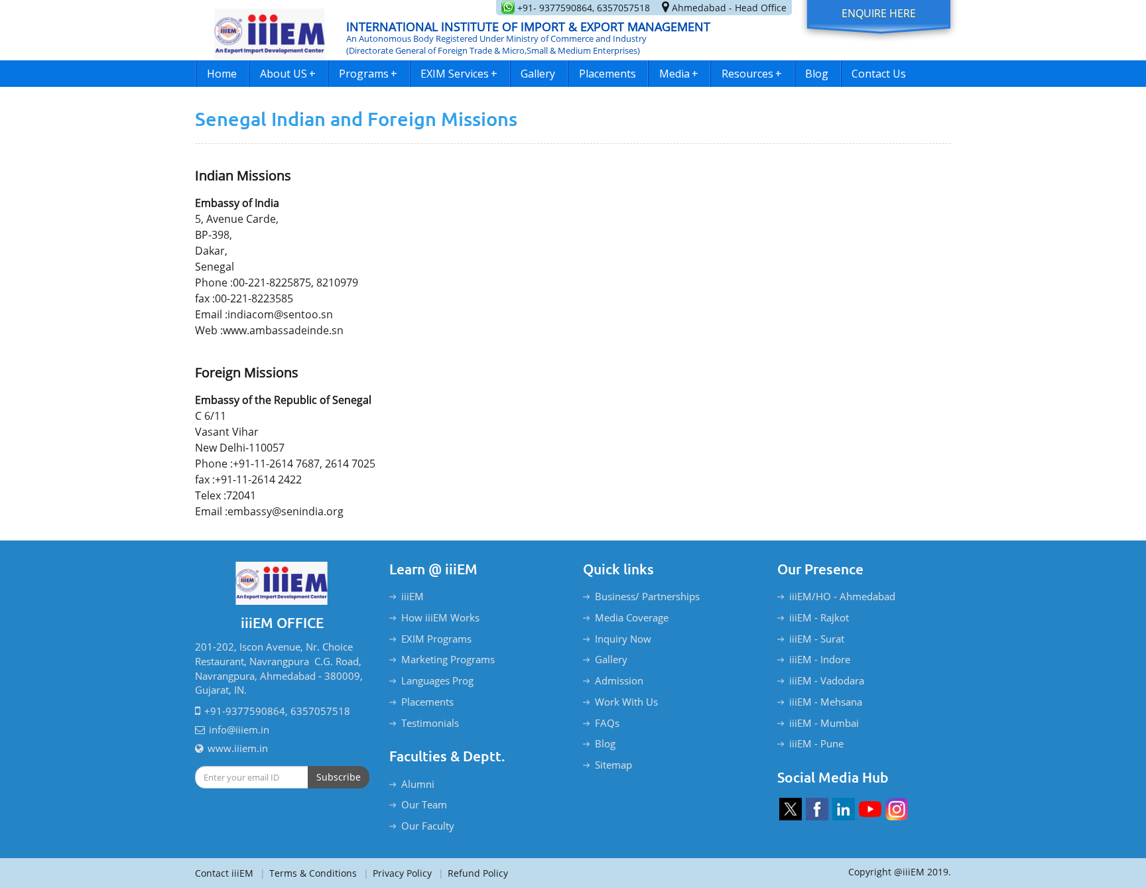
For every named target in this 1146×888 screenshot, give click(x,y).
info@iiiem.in (239, 729)
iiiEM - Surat (816, 638)
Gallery (538, 73)
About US (288, 73)
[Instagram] (896, 809)
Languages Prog (437, 680)
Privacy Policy (397, 873)
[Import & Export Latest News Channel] (870, 809)
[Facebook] (817, 809)
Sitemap (613, 764)
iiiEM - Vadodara (826, 680)
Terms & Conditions (308, 873)
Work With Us (626, 701)
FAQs (607, 722)
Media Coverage (631, 617)
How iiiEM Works (440, 617)
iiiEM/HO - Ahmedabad (842, 596)
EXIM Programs (436, 638)
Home (222, 73)
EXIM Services (458, 73)
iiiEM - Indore (819, 659)
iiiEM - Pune (816, 743)
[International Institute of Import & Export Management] (270, 30)
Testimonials (430, 722)
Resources (752, 73)
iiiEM (412, 596)
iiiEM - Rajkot (819, 617)
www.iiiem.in (238, 748)
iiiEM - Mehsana (825, 701)
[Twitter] (790, 809)
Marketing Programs (448, 659)
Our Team (424, 804)
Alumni (417, 784)
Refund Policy (473, 873)
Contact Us (879, 73)
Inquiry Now (623, 638)
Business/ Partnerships (647, 596)
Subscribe (338, 777)
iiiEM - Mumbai (824, 722)
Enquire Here (879, 13)
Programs (368, 73)
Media (678, 73)
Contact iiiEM (224, 873)
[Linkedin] (843, 809)
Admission (619, 680)
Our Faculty (427, 825)
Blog (816, 73)
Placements (607, 73)
